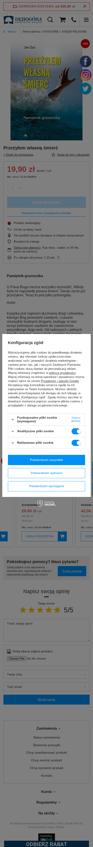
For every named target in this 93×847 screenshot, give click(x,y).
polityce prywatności (62, 373)
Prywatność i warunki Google (60, 381)
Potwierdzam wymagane (46, 486)
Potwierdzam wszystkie (46, 460)
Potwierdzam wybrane (46, 473)
